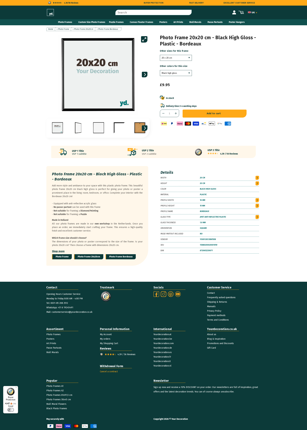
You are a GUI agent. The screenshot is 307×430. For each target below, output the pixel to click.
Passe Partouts (215, 22)
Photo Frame (62, 256)
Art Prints (178, 22)
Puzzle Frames (116, 22)
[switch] (11, 410)
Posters (163, 22)
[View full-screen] (144, 39)
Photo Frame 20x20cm (89, 256)
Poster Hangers (237, 22)
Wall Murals (195, 22)
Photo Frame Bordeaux (121, 256)
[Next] (144, 74)
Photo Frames (65, 22)
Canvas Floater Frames (141, 22)
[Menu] (16, 388)
